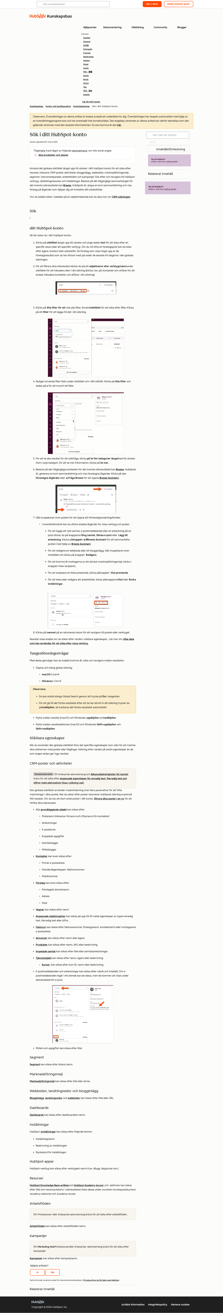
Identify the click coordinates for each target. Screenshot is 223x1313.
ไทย (84, 87)
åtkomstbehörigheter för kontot (109, 774)
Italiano (86, 61)
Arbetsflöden (37, 1226)
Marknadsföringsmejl (42, 1081)
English (86, 95)
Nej (52, 1272)
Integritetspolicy (157, 1304)
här (119, 125)
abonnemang (79, 150)
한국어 (86, 83)
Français (87, 53)
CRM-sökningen (121, 196)
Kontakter (41, 856)
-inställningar (48, 1131)
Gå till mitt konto (91, 102)
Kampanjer (36, 1258)
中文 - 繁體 (87, 72)
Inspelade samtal (46, 951)
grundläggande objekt (54, 809)
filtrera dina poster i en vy (109, 798)
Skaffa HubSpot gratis (178, 4)
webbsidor (73, 1098)
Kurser (46, 964)
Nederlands (88, 57)
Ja (37, 1272)
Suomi (86, 68)
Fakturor (41, 927)
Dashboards (37, 1114)
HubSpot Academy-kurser (89, 1185)
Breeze (67, 185)
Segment (35, 1064)
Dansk (86, 76)
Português (87, 49)
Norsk (85, 79)
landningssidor (54, 1098)
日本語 (86, 45)
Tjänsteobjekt (43, 958)
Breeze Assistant (109, 478)
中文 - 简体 (87, 91)
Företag (40, 882)
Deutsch (86, 42)
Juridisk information (133, 1304)
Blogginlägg (37, 1098)
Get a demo (152, 4)
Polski (85, 64)
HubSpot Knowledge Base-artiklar (49, 1185)
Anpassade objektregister (51, 916)
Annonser (41, 938)
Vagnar (40, 909)
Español (86, 38)
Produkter (42, 944)
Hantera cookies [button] (180, 1304)
